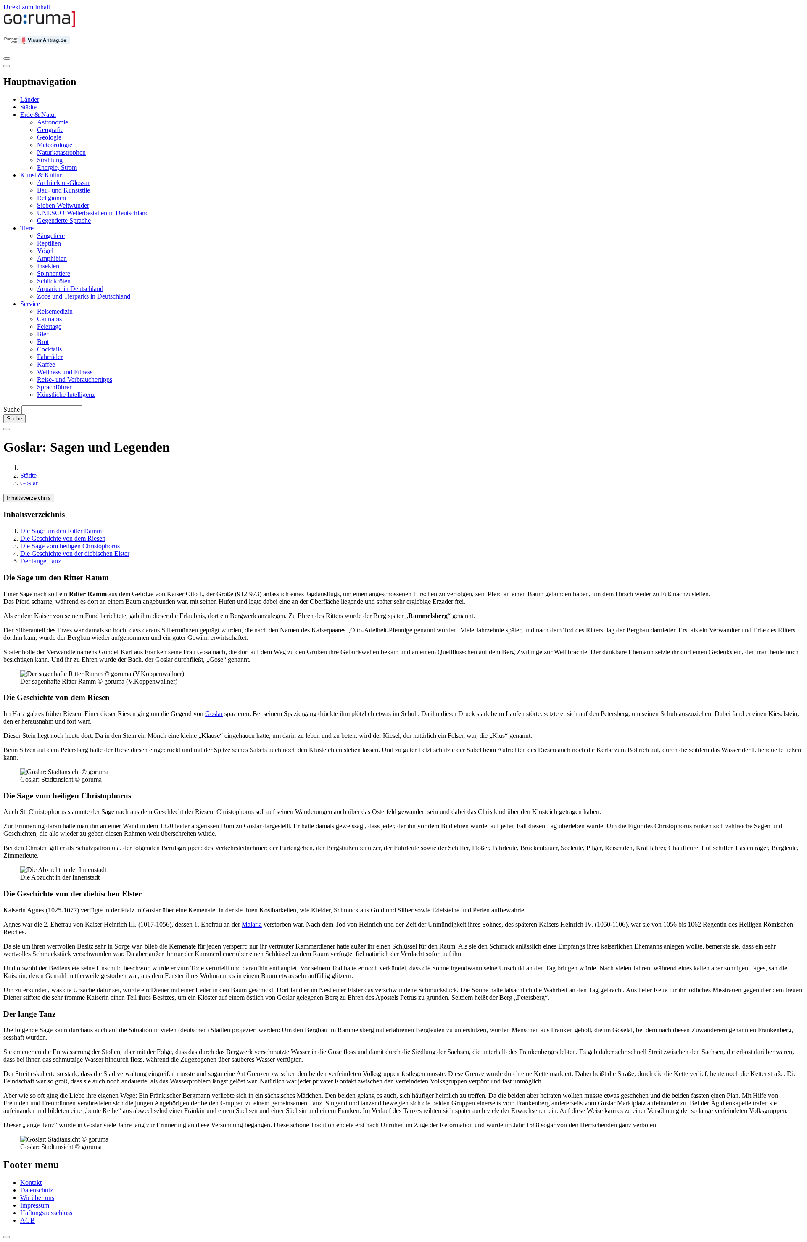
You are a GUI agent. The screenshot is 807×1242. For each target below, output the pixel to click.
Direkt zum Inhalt (26, 7)
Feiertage (49, 326)
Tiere (27, 228)
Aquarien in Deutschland (70, 288)
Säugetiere (51, 235)
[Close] (6, 66)
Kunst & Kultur (41, 175)
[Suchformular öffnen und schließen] (6, 429)
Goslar (29, 482)
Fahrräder (50, 356)
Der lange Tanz (40, 561)
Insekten (48, 266)
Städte (28, 107)
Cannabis (49, 318)
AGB (27, 1220)
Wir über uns (37, 1197)
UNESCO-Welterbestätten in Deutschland (93, 213)
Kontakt (31, 1182)
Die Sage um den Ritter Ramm (61, 530)
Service (30, 303)
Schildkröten (54, 281)
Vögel (45, 250)
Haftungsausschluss (46, 1212)
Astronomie (52, 122)
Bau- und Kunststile (63, 190)
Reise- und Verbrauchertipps (74, 379)
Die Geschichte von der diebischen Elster (74, 553)
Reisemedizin (55, 311)
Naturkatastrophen (61, 152)
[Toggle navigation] (6, 58)
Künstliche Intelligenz (66, 394)
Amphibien (52, 258)
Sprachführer (54, 387)
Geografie (50, 129)
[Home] (39, 25)
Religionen (51, 197)
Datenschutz (36, 1190)
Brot (43, 341)
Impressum (34, 1205)
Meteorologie (54, 144)
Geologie (49, 137)
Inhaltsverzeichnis (29, 498)
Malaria (252, 924)
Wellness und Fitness (64, 371)
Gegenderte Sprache (64, 220)
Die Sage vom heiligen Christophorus (70, 546)
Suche (11, 409)
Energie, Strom (57, 167)
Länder (29, 99)
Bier (42, 334)
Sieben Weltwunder (63, 205)
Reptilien (49, 243)
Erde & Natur (38, 114)
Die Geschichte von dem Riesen (62, 538)
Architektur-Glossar (63, 182)
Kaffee (46, 364)
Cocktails (49, 349)
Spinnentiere (53, 273)
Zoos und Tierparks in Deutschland (83, 296)
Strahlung (50, 160)
